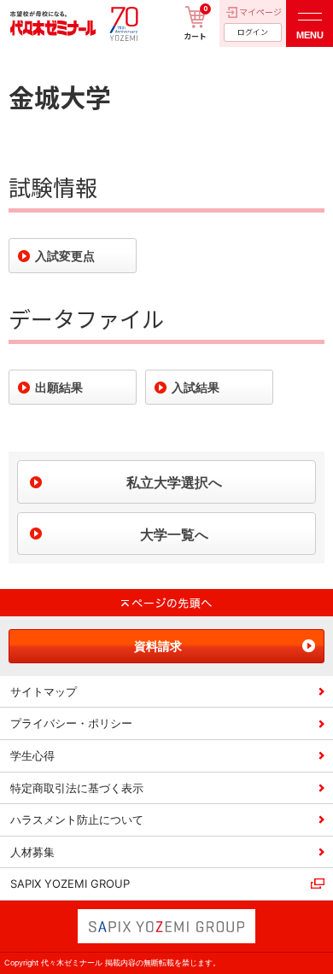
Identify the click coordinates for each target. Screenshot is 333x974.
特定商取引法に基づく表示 (76, 788)
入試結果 (195, 387)
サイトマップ (43, 691)
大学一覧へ (174, 534)
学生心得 (32, 755)
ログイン (252, 32)
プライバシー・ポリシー (71, 723)
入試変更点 (65, 255)
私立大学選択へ (174, 482)
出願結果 (59, 387)
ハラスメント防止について (76, 819)
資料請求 (158, 646)
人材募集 (32, 852)
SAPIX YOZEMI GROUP (70, 883)
